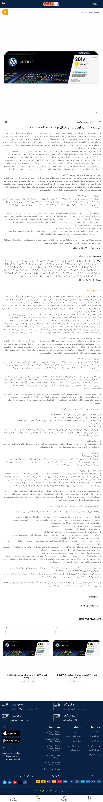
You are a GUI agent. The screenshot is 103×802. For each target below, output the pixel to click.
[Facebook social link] (93, 280)
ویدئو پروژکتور (75, 750)
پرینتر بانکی (96, 741)
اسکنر (98, 731)
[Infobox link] (77, 706)
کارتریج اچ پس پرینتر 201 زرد (30, 272)
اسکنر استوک (95, 736)
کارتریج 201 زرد (49, 272)
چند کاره (77, 731)
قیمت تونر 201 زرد (65, 269)
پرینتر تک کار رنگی (94, 745)
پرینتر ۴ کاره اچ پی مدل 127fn (53, 756)
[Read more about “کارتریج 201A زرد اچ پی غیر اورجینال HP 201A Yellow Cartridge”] (56, 632)
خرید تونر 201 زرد (31, 260)
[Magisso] (27, 691)
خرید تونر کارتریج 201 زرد (54, 263)
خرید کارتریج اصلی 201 (58, 266)
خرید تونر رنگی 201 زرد (92, 263)
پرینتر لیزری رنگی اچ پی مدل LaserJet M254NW (52, 748)
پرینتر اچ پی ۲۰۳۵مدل (51, 769)
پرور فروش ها (54, 727)
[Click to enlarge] (96, 112)
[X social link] (90, 280)
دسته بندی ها (96, 727)
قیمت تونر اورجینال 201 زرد (45, 269)
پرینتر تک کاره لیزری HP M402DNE (52, 763)
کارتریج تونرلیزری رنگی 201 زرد (33, 275)
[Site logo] (52, 4)
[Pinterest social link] (87, 280)
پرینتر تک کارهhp (94, 750)
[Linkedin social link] (83, 280)
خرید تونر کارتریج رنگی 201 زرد (30, 263)
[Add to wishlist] (56, 627)
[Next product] (3, 122)
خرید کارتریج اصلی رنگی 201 (36, 266)
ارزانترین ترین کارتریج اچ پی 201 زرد (82, 260)
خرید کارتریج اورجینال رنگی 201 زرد (87, 269)
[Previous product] (8, 122)
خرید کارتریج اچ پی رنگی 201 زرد (81, 266)
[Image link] (85, 781)
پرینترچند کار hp (95, 754)
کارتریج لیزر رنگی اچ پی (85, 122)
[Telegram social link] (80, 280)
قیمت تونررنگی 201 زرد (24, 269)
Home (98, 122)
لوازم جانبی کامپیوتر (73, 736)
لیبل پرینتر (77, 741)
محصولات (77, 727)
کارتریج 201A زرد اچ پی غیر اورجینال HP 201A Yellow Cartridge (76, 676)
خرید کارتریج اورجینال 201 (14, 266)
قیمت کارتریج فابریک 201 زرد (67, 272)
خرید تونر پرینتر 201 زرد (14, 260)
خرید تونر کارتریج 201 (73, 263)
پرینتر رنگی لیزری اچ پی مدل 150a (52, 739)
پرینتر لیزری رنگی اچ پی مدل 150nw (52, 732)
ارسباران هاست (43, 790)
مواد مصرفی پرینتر (73, 745)
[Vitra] (76, 691)
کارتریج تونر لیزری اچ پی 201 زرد (59, 275)
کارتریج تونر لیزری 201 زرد (83, 275)
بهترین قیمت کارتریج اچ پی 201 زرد (52, 260)
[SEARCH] (5, 12)
